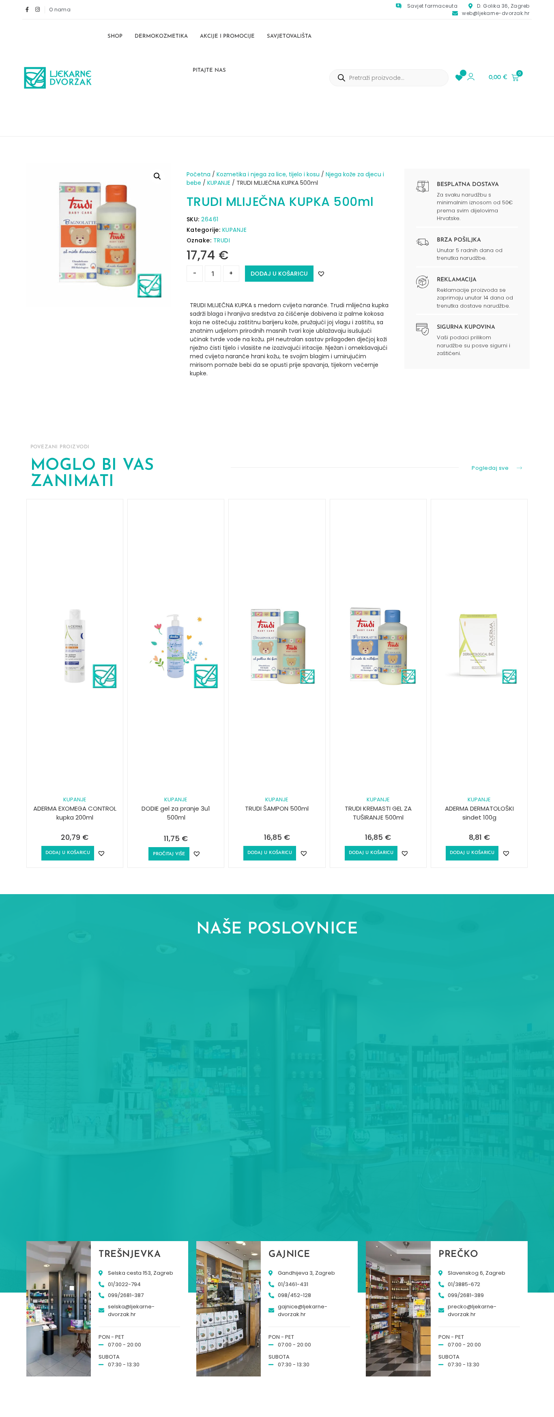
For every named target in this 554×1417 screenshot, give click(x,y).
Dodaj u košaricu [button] (67, 853)
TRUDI (221, 240)
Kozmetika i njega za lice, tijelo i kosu (268, 174)
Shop (114, 36)
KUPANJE (218, 183)
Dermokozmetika (161, 36)
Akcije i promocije (227, 36)
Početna (198, 174)
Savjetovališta (289, 36)
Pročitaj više (169, 854)
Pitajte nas (209, 70)
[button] (157, 176)
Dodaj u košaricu (279, 274)
